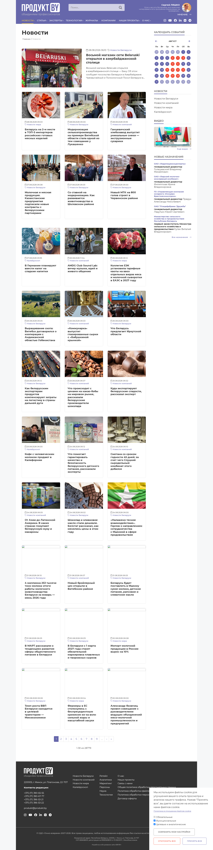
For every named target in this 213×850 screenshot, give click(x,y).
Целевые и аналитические (171, 824)
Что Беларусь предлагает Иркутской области (126, 331)
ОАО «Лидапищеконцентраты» (170, 164)
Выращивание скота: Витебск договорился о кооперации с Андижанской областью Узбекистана (41, 334)
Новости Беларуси (121, 50)
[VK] (185, 20)
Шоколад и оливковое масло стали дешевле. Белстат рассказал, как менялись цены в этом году (83, 525)
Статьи (41, 20)
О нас (146, 20)
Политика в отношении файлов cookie (172, 811)
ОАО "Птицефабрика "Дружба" (170, 206)
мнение (183, 14)
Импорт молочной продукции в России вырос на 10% (124, 648)
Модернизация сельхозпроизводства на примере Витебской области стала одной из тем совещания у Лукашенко (83, 137)
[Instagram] (165, 20)
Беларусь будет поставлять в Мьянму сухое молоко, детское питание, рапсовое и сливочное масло (126, 588)
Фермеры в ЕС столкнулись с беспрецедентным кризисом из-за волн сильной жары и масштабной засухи (82, 713)
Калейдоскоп (33, 261)
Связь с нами (125, 783)
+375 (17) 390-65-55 (34, 793)
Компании (108, 20)
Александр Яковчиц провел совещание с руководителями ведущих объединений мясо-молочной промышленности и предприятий (126, 714)
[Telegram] (190, 20)
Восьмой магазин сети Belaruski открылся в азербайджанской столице (113, 58)
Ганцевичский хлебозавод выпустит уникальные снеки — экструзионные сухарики (125, 135)
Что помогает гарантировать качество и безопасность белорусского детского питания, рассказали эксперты (83, 463)
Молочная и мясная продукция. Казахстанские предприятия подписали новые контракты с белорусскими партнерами (38, 202)
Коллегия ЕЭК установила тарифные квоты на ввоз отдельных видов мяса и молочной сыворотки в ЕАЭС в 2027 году (126, 273)
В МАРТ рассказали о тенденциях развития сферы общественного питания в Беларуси (40, 650)
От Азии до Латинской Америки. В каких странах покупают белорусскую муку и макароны (40, 525)
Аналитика (106, 780)
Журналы (91, 20)
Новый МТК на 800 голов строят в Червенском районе (124, 195)
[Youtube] (170, 20)
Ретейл (104, 776)
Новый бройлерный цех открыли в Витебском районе (81, 585)
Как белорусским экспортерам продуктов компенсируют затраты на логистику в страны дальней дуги (41, 396)
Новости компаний (122, 124)
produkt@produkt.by (35, 808)
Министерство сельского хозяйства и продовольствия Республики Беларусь (169, 218)
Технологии (74, 20)
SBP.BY (118, 844)
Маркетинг (106, 783)
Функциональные (166, 820)
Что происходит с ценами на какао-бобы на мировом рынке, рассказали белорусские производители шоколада (83, 397)
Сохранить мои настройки (174, 832)
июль (160, 41)
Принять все (194, 841)
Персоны (105, 787)
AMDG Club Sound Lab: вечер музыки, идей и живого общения (83, 268)
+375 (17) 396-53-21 (33, 799)
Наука (103, 791)
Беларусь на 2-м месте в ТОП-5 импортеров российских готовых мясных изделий (40, 134)
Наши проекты (129, 20)
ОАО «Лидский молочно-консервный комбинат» (167, 177)
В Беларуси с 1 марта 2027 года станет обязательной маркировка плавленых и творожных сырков (84, 651)
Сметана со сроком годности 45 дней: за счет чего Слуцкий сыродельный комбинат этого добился (125, 461)
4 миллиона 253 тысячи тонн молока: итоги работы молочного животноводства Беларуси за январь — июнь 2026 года (40, 590)
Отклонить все (167, 841)
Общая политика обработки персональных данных (147, 787)
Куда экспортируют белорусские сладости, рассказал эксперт (126, 391)
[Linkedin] (180, 20)
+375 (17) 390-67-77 (34, 796)
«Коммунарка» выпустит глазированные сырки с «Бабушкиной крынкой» (83, 334)
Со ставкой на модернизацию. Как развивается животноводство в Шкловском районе (81, 198)
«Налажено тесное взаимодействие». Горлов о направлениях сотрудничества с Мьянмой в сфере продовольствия (126, 527)
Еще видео (183, 149)
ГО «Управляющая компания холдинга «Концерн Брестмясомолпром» (169, 194)
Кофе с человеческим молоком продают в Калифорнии (39, 457)
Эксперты (55, 20)
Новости (27, 20)
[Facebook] (175, 20)
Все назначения (180, 237)
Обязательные (164, 817)
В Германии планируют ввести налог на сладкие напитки (40, 268)
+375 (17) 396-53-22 (34, 802)
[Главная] (41, 9)
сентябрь (185, 41)
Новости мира (33, 124)
